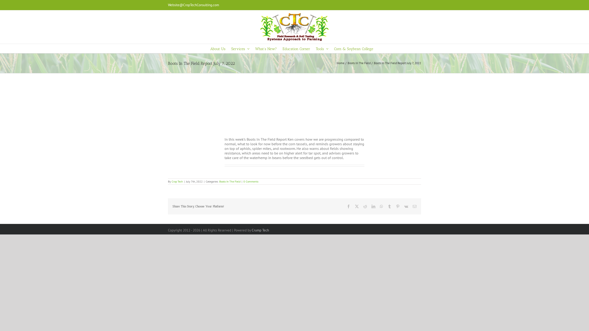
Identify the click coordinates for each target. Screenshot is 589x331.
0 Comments (250, 181)
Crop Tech (177, 181)
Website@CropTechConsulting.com (193, 5)
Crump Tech (260, 230)
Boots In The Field (229, 181)
